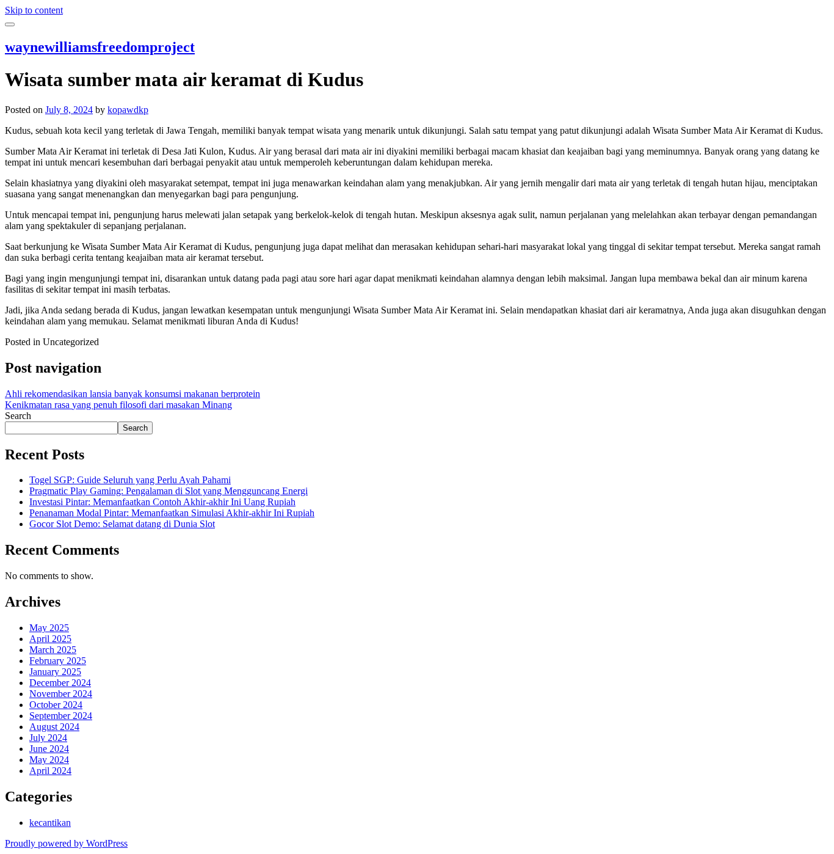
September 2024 (60, 715)
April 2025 (50, 638)
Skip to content (34, 10)
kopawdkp (127, 109)
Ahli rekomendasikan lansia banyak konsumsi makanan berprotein (132, 394)
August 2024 (54, 726)
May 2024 (49, 759)
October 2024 (55, 704)
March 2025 (52, 649)
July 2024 (48, 737)
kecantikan (50, 822)
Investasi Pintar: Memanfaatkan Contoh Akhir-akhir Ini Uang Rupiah (162, 502)
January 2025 (55, 671)
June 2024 (49, 748)
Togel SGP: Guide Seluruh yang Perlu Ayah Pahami (130, 480)
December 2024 (60, 682)
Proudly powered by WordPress (66, 843)
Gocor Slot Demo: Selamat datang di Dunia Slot (122, 524)
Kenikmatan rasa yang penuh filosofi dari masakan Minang (118, 405)
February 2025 (57, 660)
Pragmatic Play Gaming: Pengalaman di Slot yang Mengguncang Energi (168, 491)
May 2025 (49, 627)
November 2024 (60, 693)
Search (18, 416)
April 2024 (50, 770)
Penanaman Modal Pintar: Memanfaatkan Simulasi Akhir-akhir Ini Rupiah (171, 513)
